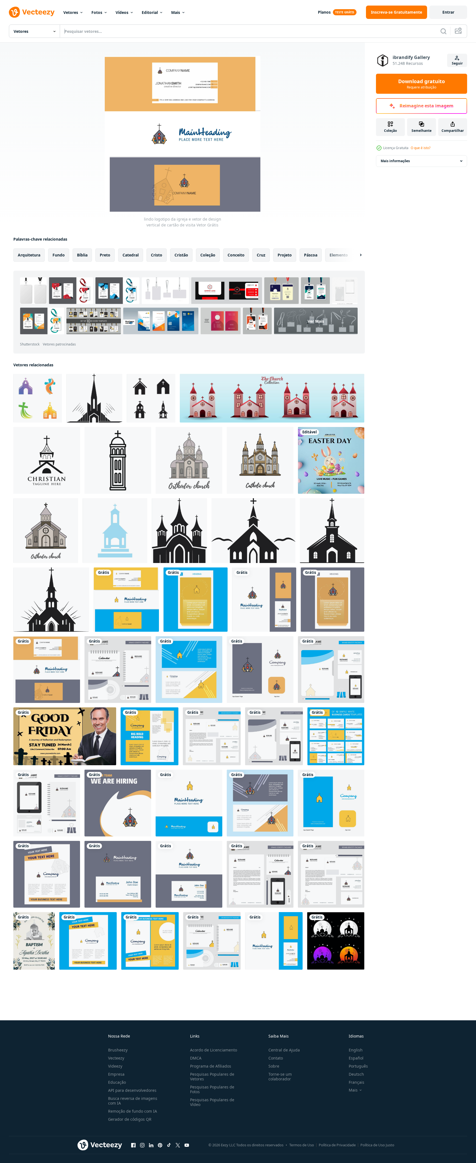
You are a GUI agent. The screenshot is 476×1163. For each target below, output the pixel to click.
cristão (181, 255)
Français (356, 1082)
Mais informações (395, 161)
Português (358, 1066)
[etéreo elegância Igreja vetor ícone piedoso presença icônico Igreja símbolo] (51, 599)
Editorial (150, 12)
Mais (175, 12)
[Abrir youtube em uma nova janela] (187, 1145)
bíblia (82, 255)
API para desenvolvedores (132, 1090)
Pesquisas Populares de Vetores (212, 1076)
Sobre (273, 1066)
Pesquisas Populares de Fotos (212, 1089)
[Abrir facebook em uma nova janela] (133, 1145)
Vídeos (122, 12)
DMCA (195, 1058)
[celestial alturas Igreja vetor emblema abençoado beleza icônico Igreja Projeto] (332, 530)
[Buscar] (443, 31)
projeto (285, 255)
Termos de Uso (301, 1144)
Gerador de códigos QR (129, 1119)
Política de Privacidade (337, 1144)
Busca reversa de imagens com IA (132, 1101)
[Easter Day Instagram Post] (331, 460)
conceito (236, 255)
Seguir (457, 63)
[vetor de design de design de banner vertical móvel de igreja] (195, 599)
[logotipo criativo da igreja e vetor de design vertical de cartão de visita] (264, 599)
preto (105, 255)
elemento (339, 255)
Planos (324, 12)
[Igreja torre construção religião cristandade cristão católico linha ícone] (117, 460)
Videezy (115, 1066)
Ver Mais (316, 321)
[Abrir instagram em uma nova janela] (142, 1145)
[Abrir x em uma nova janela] (178, 1145)
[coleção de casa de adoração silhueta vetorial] (335, 941)
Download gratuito (421, 84)
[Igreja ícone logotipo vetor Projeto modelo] (151, 398)
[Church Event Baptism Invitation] (34, 941)
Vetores (70, 12)
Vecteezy (116, 1058)
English (356, 1050)
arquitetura (29, 255)
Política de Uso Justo (377, 1144)
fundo (59, 255)
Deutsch (356, 1074)
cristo (156, 255)
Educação (117, 1082)
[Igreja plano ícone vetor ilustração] (115, 530)
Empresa (116, 1074)
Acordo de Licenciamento (213, 1050)
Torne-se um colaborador (280, 1076)
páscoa (310, 255)
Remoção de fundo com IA (132, 1111)
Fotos (96, 12)
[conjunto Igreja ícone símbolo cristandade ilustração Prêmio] (272, 398)
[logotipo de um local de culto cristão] (46, 460)
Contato (275, 1058)
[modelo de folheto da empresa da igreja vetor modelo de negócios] (150, 941)
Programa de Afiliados (210, 1066)
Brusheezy (118, 1050)
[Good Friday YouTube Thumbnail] (64, 736)
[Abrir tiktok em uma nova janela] (169, 1145)
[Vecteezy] (31, 12)
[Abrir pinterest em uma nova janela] (160, 1145)
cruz (261, 255)
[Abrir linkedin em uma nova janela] (151, 1145)
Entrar (448, 12)
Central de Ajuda (284, 1050)
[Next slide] (356, 255)
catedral (131, 255)
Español (356, 1058)
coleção (207, 255)
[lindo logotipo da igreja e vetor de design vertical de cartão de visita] (126, 599)
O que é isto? (420, 147)
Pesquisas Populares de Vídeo (212, 1102)
